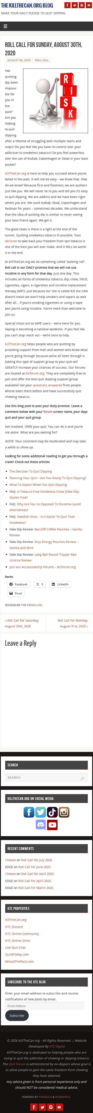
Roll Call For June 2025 (34, 867)
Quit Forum (17, 1064)
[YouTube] (89, 5)
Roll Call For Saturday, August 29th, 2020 (22, 623)
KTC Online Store (17, 940)
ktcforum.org (35, 373)
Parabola (45, 1097)
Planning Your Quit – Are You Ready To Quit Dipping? (48, 478)
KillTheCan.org (15, 173)
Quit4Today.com (17, 954)
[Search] (82, 778)
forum (47, 412)
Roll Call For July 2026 (36, 860)
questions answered (47, 385)
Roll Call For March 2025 (35, 888)
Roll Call (42, 60)
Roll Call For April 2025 (37, 874)
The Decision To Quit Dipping (31, 471)
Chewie (10, 860)
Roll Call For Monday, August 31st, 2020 (73, 623)
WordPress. (63, 1097)
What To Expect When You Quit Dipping (38, 485)
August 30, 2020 (19, 60)
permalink (34, 605)
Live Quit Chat (15, 947)
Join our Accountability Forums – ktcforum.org (43, 567)
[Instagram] (82, 5)
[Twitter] (75, 5)
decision (11, 241)
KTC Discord (14, 927)
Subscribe (17, 1015)
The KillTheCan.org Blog (27, 5)
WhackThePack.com (19, 961)
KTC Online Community (22, 934)
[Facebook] (67, 5)
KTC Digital (57, 1046)
